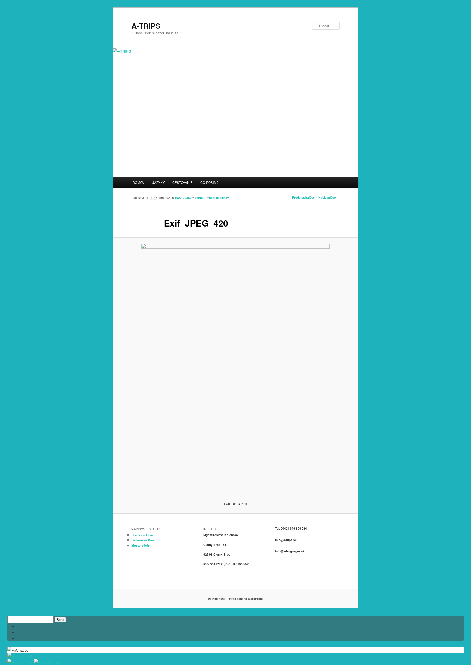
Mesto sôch (140, 545)
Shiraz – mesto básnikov (212, 197)
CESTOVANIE (182, 182)
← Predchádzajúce (301, 197)
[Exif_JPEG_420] (235, 369)
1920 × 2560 (183, 197)
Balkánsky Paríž (143, 540)
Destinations (216, 598)
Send (60, 620)
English (55, 662)
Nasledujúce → (329, 197)
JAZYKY (158, 182)
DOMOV (138, 182)
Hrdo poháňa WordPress (246, 598)
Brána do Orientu (144, 535)
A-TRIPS (145, 25)
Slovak (27, 655)
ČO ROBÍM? (209, 182)
